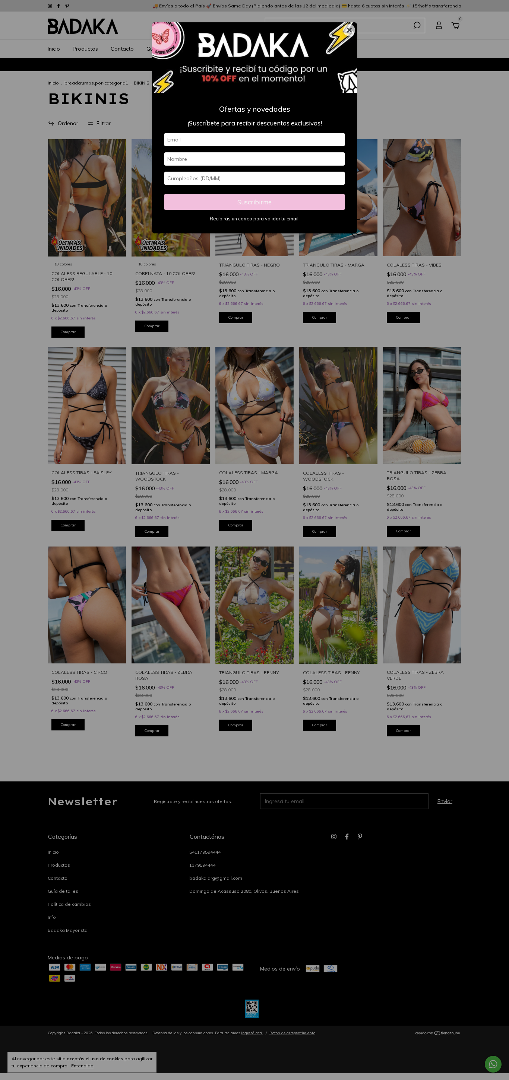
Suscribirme (254, 202)
